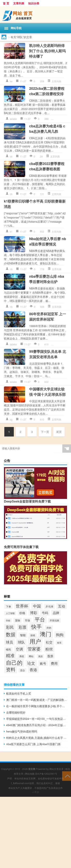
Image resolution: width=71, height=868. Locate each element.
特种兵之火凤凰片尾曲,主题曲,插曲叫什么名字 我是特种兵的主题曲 (36, 738)
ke (11, 81)
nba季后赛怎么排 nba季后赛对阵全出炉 (46, 279)
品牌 (56, 613)
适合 (22, 670)
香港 (33, 669)
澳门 (45, 633)
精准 (10, 655)
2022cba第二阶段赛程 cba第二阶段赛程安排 (46, 91)
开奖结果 (54, 620)
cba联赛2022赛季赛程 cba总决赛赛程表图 (46, 166)
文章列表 (18, 3)
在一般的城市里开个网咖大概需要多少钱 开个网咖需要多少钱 (36, 706)
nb (11, 269)
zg (11, 419)
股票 (50, 656)
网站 (31, 656)
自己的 (14, 662)
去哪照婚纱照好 (15, 712)
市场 (27, 620)
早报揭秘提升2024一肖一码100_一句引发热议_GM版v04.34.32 (36, 719)
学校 (8, 620)
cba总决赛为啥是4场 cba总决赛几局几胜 (47, 128)
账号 (43, 663)
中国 (37, 606)
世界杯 (22, 606)
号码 (45, 612)
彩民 (10, 627)
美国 (40, 656)
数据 (10, 634)
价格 (22, 613)
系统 (21, 656)
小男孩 (35, 792)
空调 (19, 649)
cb (11, 156)
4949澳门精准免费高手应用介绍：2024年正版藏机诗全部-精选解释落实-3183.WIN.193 (36, 725)
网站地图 (30, 773)
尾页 (59, 432)
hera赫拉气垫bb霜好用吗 (21, 731)
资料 (10, 669)
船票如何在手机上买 (18, 693)
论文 (31, 663)
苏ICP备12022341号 (46, 773)
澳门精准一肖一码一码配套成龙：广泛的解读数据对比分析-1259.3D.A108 (36, 700)
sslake (13, 118)
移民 (8, 649)
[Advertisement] (35, 832)
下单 (8, 606)
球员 (9, 642)
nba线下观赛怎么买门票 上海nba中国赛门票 (33, 744)
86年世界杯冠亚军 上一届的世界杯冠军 (47, 316)
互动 (61, 606)
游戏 (32, 635)
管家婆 (34, 649)
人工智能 (10, 613)
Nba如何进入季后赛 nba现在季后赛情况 (47, 241)
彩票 (22, 627)
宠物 (17, 620)
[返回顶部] (66, 775)
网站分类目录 (56, 769)
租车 (59, 642)
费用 (54, 663)
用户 (35, 641)
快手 (36, 626)
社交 (49, 642)
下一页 (45, 432)
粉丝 (49, 648)
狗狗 (60, 634)
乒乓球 (49, 606)
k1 (11, 231)
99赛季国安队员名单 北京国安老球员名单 (47, 354)
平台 (40, 619)
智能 (23, 635)
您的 (49, 627)
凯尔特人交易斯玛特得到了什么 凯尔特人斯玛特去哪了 (47, 51)
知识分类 (33, 3)
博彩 (33, 612)
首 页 (6, 3)
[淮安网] (35, 14)
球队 (21, 642)
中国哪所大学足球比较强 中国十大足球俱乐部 (47, 391)
